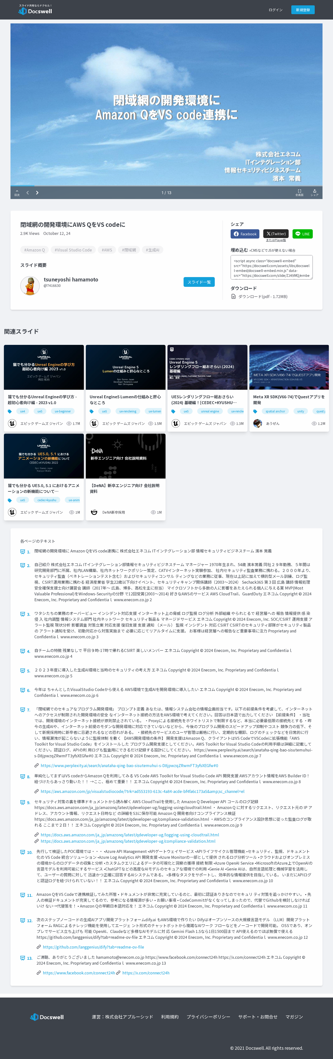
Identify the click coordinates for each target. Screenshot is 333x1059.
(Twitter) (278, 233)
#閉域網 (129, 250)
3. (28, 614)
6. (28, 690)
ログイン (276, 9)
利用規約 (170, 1016)
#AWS (107, 250)
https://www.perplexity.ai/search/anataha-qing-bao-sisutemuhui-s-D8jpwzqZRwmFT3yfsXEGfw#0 (129, 765)
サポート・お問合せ (258, 1016)
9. (28, 802)
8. (28, 776)
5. (28, 671)
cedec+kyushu (47, 500)
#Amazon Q (34, 250)
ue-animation (78, 500)
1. (28, 552)
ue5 (40, 411)
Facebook (248, 233)
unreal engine (210, 411)
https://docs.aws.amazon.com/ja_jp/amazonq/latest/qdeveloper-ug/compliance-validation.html (128, 841)
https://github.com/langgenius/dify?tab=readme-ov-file (93, 947)
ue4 (22, 411)
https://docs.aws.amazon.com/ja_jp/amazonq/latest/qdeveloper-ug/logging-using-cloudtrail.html (130, 835)
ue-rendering (127, 411)
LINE (306, 233)
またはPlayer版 (276, 240)
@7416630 (52, 285)
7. (28, 710)
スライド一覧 (199, 282)
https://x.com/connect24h (145, 973)
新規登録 (303, 9)
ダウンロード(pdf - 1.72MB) (263, 296)
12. (30, 920)
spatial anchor (275, 411)
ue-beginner (63, 411)
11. (30, 895)
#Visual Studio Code (73, 250)
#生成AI (152, 250)
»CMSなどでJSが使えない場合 (272, 250)
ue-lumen (155, 411)
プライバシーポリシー (208, 1016)
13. (30, 958)
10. (30, 852)
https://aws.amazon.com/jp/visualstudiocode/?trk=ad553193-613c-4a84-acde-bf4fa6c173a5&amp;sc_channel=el (143, 791)
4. (28, 651)
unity (300, 411)
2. (28, 565)
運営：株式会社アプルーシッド (122, 1016)
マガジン (294, 1016)
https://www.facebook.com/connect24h (79, 973)
